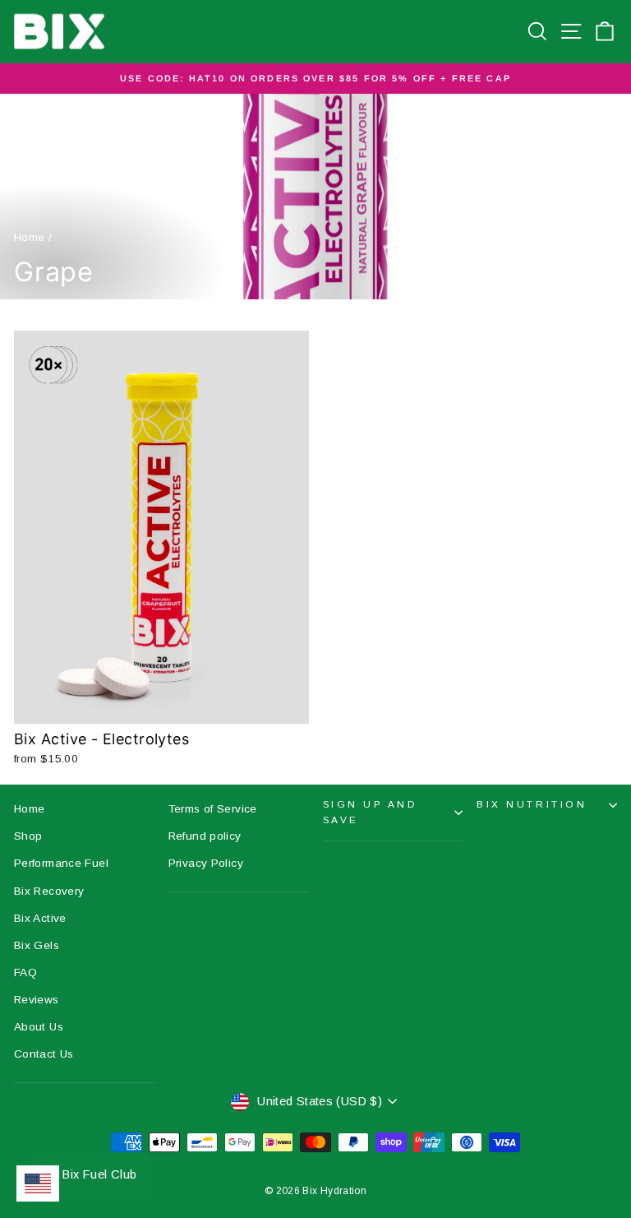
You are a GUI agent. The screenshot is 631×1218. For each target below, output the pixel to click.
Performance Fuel (61, 863)
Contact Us (44, 1054)
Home (29, 237)
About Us (38, 1027)
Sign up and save (370, 812)
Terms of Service (212, 809)
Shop (28, 836)
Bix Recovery (49, 891)
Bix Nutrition (532, 804)
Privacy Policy (205, 863)
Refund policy (205, 836)
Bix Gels (36, 945)
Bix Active (40, 918)
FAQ (25, 972)
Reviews (36, 999)
